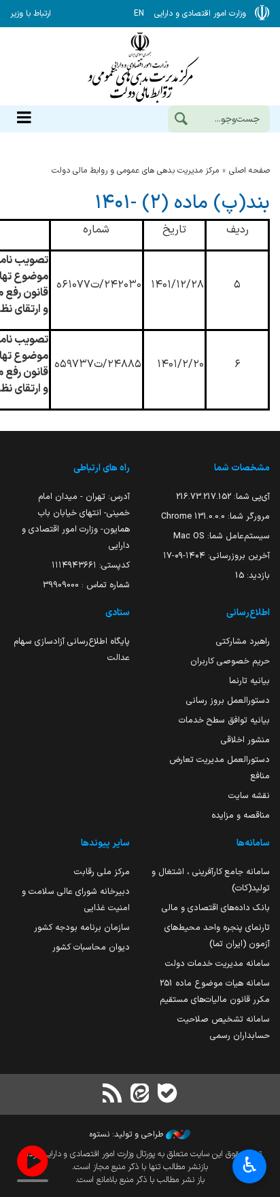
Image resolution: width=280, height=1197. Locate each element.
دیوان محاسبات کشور (91, 947)
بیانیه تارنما (249, 680)
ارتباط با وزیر (30, 13)
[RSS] (112, 1094)
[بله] (167, 1094)
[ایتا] (140, 1094)
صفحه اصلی (249, 170)
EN (139, 13)
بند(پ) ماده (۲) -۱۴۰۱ (182, 203)
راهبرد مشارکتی (243, 641)
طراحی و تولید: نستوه (128, 1134)
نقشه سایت (249, 795)
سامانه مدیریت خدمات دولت (217, 963)
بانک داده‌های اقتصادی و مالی (216, 907)
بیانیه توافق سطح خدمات (224, 720)
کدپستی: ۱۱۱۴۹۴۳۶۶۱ (91, 565)
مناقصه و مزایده (240, 815)
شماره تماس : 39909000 (86, 584)
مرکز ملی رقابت (102, 871)
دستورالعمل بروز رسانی (228, 700)
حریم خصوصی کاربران (230, 661)
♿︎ (250, 1165)
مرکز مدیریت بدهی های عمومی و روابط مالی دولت (135, 170)
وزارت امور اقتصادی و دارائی (140, 66)
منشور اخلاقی (245, 739)
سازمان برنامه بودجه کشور (82, 927)
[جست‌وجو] (180, 120)
